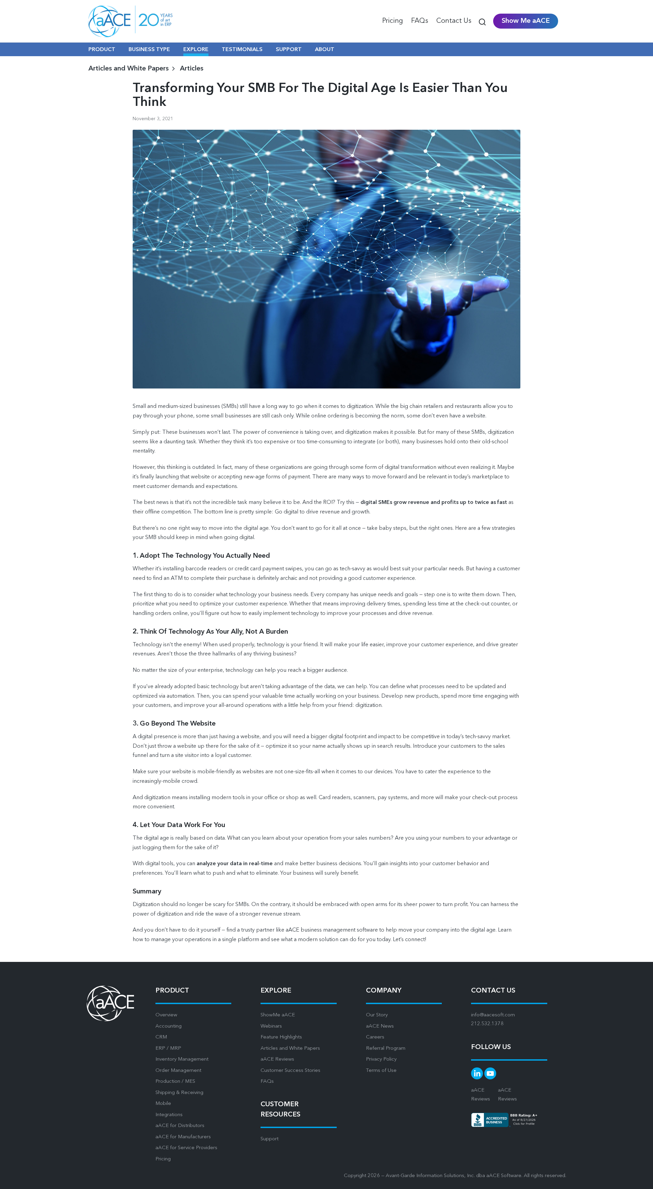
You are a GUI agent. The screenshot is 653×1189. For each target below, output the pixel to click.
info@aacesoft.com (493, 1015)
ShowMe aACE (278, 1015)
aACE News (380, 1026)
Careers (375, 1037)
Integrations (169, 1114)
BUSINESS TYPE (149, 49)
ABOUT (324, 49)
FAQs (267, 1081)
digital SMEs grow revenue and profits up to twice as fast (434, 502)
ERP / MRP (168, 1048)
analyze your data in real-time (235, 864)
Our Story (377, 1015)
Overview (166, 1015)
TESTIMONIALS (242, 49)
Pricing (163, 1159)
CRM (161, 1037)
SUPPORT (289, 49)
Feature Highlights (281, 1037)
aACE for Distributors (179, 1125)
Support (270, 1139)
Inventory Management (181, 1059)
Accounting (168, 1026)
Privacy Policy (381, 1059)
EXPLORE (195, 49)
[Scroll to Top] (639, 1179)
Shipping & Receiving (179, 1092)
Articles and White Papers (290, 1048)
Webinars (271, 1026)
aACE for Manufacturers (183, 1137)
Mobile (163, 1103)
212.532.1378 (487, 1024)
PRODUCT (101, 49)
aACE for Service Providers (186, 1148)
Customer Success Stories (290, 1070)
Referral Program (385, 1048)
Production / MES (175, 1081)
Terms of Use (381, 1070)
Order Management (178, 1070)
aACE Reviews (277, 1059)
